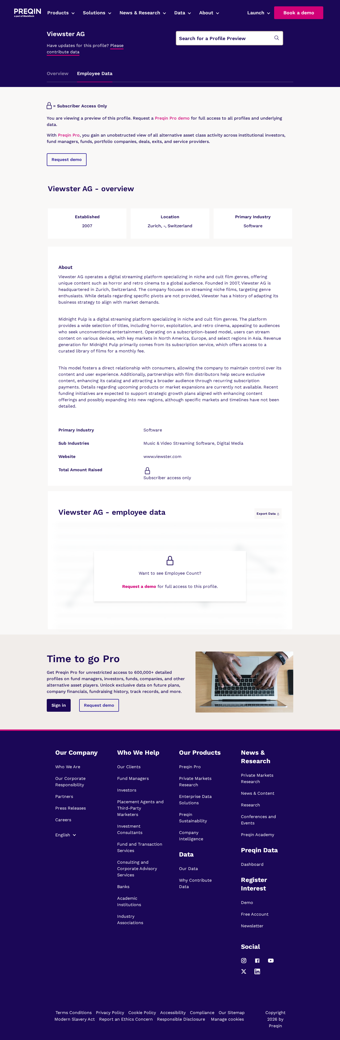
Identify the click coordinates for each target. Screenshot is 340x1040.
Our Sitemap (232, 1012)
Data (179, 12)
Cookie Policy (142, 1012)
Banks (123, 886)
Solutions (94, 12)
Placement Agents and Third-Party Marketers (140, 808)
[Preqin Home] (27, 12)
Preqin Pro (68, 135)
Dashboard (252, 864)
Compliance (202, 1012)
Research (250, 804)
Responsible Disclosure (181, 1019)
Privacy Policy (110, 1012)
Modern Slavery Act (74, 1019)
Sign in (59, 705)
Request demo (67, 159)
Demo (247, 902)
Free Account (255, 914)
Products (58, 12)
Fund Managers (133, 778)
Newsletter (252, 925)
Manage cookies (227, 1019)
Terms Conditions (74, 1012)
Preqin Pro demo (172, 118)
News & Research (140, 12)
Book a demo (298, 12)
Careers (63, 819)
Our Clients (129, 766)
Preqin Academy (257, 834)
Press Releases (70, 808)
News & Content (257, 793)
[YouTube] (271, 962)
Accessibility (173, 1012)
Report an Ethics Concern (126, 1019)
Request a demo (139, 586)
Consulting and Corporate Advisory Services (137, 868)
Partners (64, 796)
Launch (255, 12)
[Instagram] (243, 962)
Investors (126, 790)
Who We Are (67, 766)
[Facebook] (257, 962)
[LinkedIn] (257, 973)
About (206, 12)
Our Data (188, 868)
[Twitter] (243, 973)
